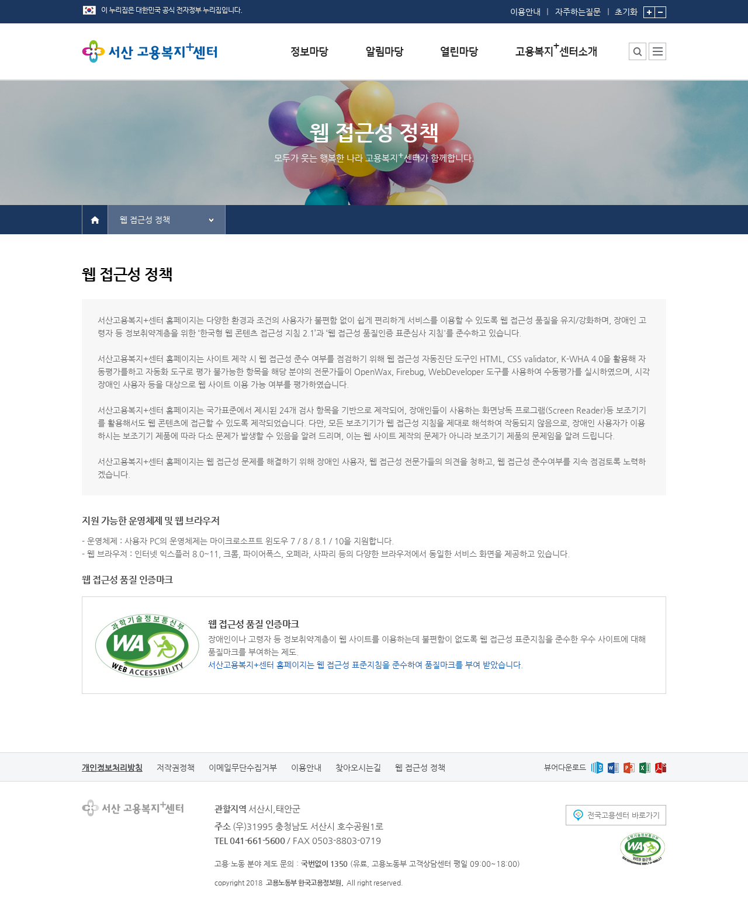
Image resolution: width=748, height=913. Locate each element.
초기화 (626, 11)
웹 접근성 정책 (145, 219)
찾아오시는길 (358, 767)
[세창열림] (642, 848)
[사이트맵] (657, 51)
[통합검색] (637, 51)
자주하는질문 (578, 11)
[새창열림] (597, 767)
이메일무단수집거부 (243, 767)
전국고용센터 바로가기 (623, 815)
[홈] (95, 219)
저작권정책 (176, 767)
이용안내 (525, 11)
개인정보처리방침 (112, 767)
